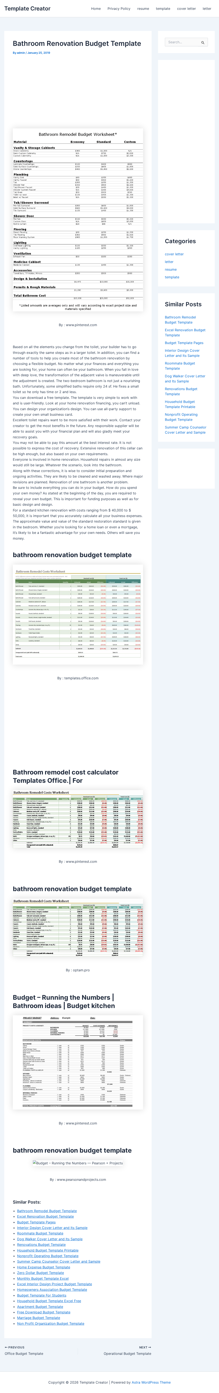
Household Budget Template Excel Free (49, 1301)
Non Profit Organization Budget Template (50, 1323)
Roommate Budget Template (40, 1233)
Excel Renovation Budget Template (45, 1216)
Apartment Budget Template (40, 1306)
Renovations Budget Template (41, 1244)
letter (207, 8)
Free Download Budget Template (43, 1312)
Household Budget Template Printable (47, 1250)
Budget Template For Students (41, 1295)
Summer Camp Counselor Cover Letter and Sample (58, 1261)
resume (143, 8)
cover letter (186, 8)
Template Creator (27, 8)
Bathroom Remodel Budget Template (47, 1211)
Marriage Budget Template (38, 1318)
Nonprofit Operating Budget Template (47, 1256)
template (163, 8)
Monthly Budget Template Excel (43, 1278)
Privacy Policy (119, 8)
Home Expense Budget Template (43, 1267)
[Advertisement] (49, 91)
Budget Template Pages (36, 1222)
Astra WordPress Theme (151, 1382)
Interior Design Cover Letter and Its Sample (52, 1228)
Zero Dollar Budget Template (40, 1273)
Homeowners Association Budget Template (52, 1289)
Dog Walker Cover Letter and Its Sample (50, 1239)
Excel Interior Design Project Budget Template (54, 1284)
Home (96, 8)
